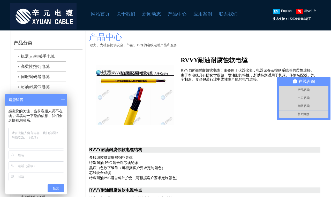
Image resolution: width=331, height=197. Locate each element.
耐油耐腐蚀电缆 (35, 86)
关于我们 (126, 14)
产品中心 (177, 14)
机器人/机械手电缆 (38, 56)
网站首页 (100, 14)
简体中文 (310, 11)
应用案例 (202, 14)
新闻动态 (151, 14)
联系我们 (228, 14)
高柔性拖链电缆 (35, 66)
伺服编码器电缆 (35, 76)
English (286, 11)
